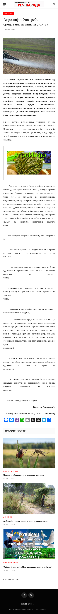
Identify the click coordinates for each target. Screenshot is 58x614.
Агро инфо (8, 13)
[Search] (53, 4)
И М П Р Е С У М (27, 604)
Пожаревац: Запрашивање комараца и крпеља (23, 475)
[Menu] (4, 4)
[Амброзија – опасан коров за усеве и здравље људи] (29, 498)
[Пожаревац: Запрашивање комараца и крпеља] (29, 453)
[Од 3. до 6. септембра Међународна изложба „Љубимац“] (29, 544)
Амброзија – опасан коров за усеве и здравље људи (25, 521)
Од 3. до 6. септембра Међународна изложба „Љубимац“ (27, 566)
